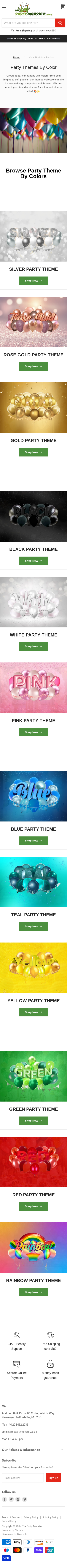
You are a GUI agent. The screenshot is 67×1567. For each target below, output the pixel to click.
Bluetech (21, 1534)
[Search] (60, 23)
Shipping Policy (50, 1517)
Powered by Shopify (12, 1530)
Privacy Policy (31, 1517)
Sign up (53, 1477)
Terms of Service (11, 1517)
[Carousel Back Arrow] (9, 39)
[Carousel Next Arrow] (58, 39)
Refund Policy (9, 1521)
